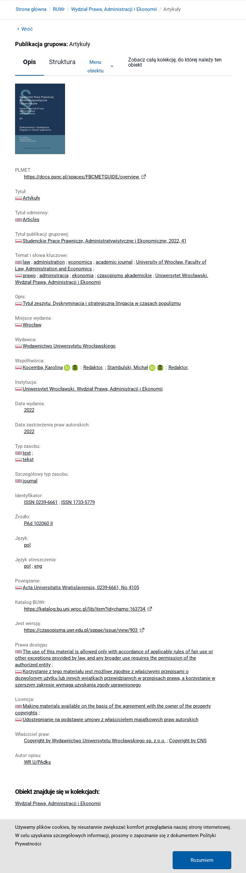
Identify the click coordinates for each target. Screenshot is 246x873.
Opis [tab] (29, 62)
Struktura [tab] (62, 62)
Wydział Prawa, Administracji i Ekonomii (114, 9)
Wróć (27, 29)
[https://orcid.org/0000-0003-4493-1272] (152, 367)
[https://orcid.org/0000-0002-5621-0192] (67, 367)
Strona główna (31, 9)
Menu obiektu (95, 66)
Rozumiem (202, 860)
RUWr (59, 9)
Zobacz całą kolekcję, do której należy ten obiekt (175, 62)
